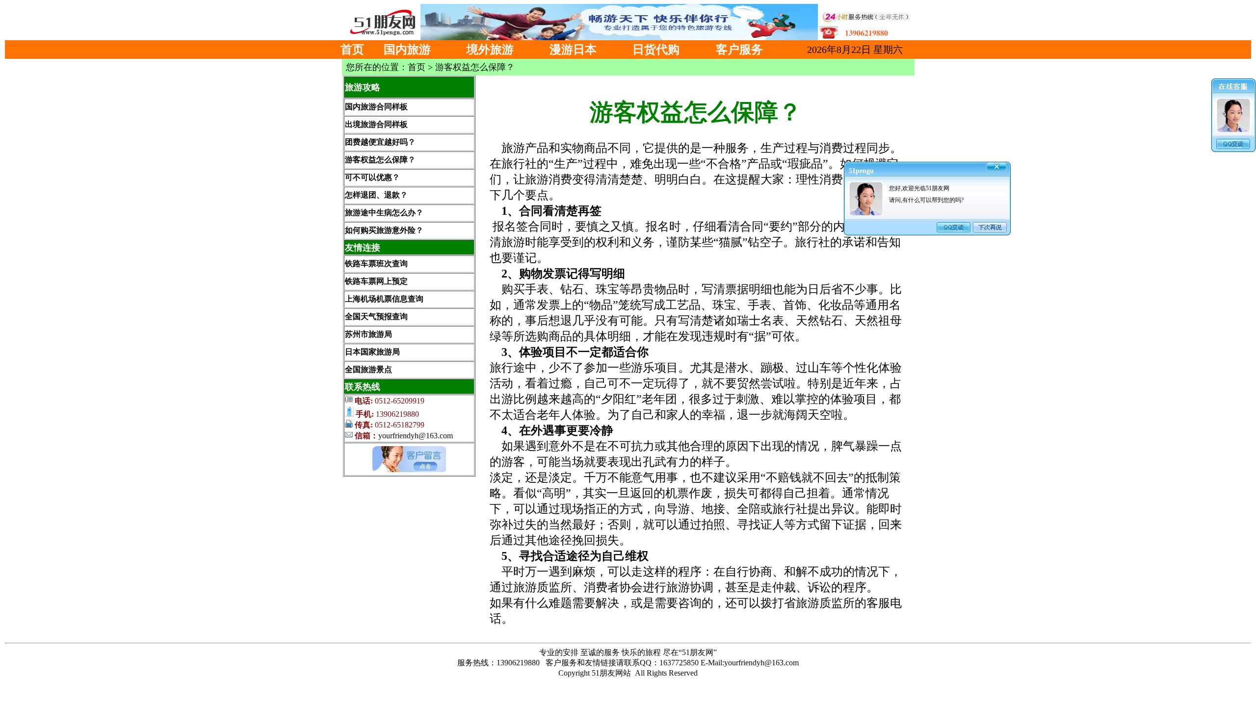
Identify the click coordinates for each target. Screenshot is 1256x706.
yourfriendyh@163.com (415, 435)
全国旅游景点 (368, 369)
